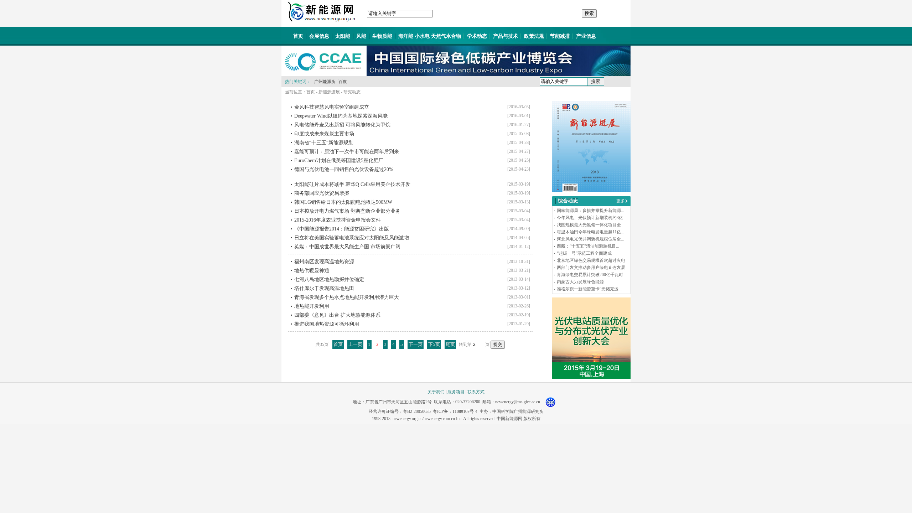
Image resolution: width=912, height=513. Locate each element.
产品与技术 (505, 36)
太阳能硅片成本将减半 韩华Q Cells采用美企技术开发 (352, 184)
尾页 (450, 344)
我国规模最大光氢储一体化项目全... (590, 224)
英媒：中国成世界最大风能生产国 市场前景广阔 (347, 246)
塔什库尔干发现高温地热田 (324, 288)
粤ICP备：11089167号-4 (455, 411)
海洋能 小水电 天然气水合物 (429, 36)
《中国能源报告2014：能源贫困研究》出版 (341, 229)
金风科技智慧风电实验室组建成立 (331, 107)
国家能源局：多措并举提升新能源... (590, 210)
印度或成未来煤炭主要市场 (324, 133)
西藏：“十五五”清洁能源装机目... (588, 246)
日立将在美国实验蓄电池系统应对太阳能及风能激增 (351, 237)
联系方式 (475, 391)
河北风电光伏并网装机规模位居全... (590, 239)
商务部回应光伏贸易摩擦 (321, 193)
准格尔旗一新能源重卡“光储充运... (589, 288)
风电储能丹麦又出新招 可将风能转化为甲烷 (342, 125)
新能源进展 (329, 91)
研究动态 (352, 91)
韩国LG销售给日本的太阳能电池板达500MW (343, 202)
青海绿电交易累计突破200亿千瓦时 (590, 274)
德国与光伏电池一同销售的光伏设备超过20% (343, 169)
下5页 (434, 344)
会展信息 (319, 36)
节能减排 (560, 36)
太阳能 (342, 36)
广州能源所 (325, 81)
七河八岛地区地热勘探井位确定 (329, 279)
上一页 (355, 344)
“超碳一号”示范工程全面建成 (584, 253)
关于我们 (436, 391)
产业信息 (586, 36)
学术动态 (477, 36)
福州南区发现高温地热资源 (324, 261)
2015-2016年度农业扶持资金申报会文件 (337, 220)
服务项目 (456, 391)
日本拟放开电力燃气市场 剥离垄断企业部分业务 (347, 211)
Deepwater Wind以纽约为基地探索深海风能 (341, 116)
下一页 (416, 344)
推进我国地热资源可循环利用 (326, 324)
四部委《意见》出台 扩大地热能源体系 (337, 315)
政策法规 (534, 36)
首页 (298, 36)
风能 (361, 36)
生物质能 (382, 36)
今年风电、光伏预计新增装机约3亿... (591, 217)
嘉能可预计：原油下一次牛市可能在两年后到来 (346, 151)
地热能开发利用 (311, 306)
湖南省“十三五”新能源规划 (323, 142)
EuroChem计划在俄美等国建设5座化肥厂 (338, 160)
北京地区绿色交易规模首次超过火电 (591, 260)
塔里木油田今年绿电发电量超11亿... (590, 231)
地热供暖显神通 (311, 270)
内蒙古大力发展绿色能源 (580, 281)
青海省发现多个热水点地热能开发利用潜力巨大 (346, 297)
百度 (342, 81)
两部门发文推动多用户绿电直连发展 (591, 267)
